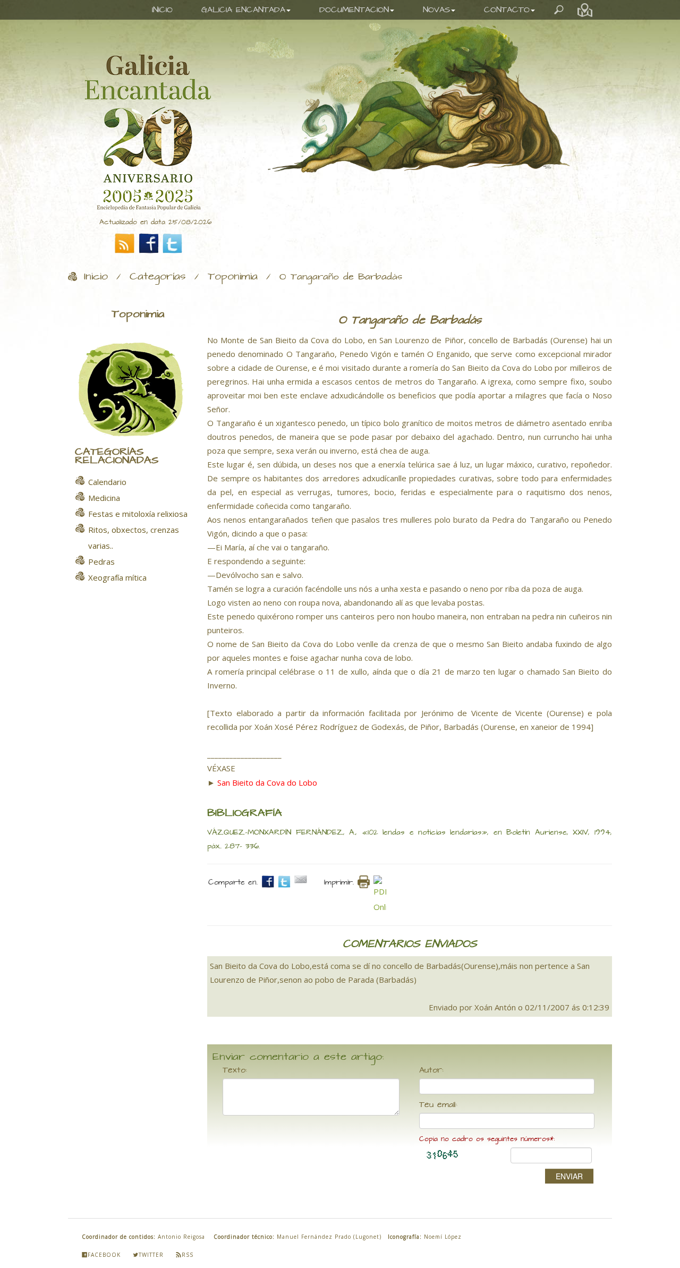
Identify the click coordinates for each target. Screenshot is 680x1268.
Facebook (104, 1254)
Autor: (431, 1070)
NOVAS (436, 10)
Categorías (158, 277)
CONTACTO (507, 10)
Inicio (96, 277)
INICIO (162, 10)
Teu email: (438, 1105)
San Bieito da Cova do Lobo (267, 782)
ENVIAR (569, 1176)
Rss (187, 1254)
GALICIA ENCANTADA (243, 10)
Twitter (151, 1254)
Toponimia (233, 277)
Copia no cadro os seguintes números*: (487, 1139)
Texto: (235, 1070)
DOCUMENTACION (354, 10)
